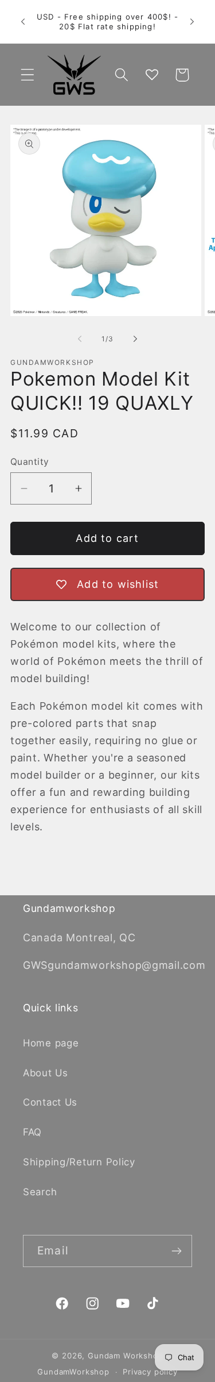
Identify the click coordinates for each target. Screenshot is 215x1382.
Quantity (29, 461)
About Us (45, 1073)
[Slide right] (135, 339)
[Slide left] (79, 339)
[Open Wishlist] (151, 75)
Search (40, 1192)
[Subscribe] (176, 1251)
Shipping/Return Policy (79, 1162)
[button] (28, 75)
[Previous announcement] (23, 21)
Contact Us (50, 1102)
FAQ (32, 1132)
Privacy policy (150, 1371)
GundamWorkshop (73, 1371)
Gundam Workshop (125, 1355)
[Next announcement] (192, 21)
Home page (51, 1043)
